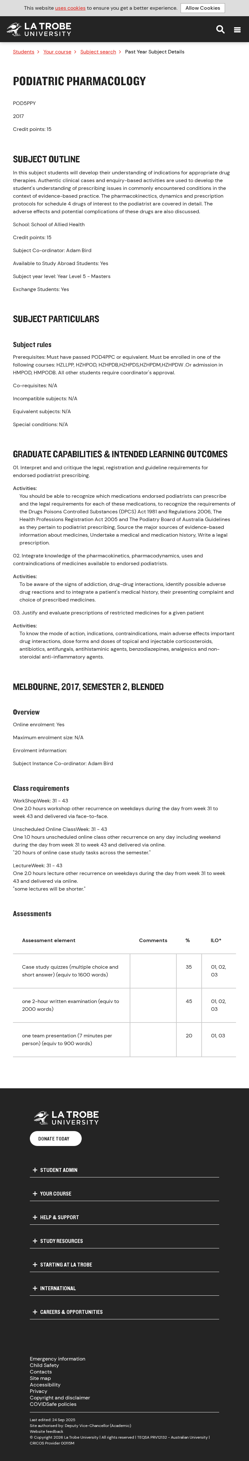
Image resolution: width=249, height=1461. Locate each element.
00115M (67, 1443)
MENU (237, 30)
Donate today (53, 1138)
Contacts (41, 1371)
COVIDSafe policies (53, 1404)
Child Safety (44, 1365)
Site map (40, 1378)
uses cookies (70, 8)
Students (23, 52)
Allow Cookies (202, 8)
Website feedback (46, 1431)
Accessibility (45, 1384)
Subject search (98, 52)
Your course (57, 52)
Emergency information (57, 1358)
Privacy (38, 1391)
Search (220, 29)
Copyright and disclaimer (60, 1397)
